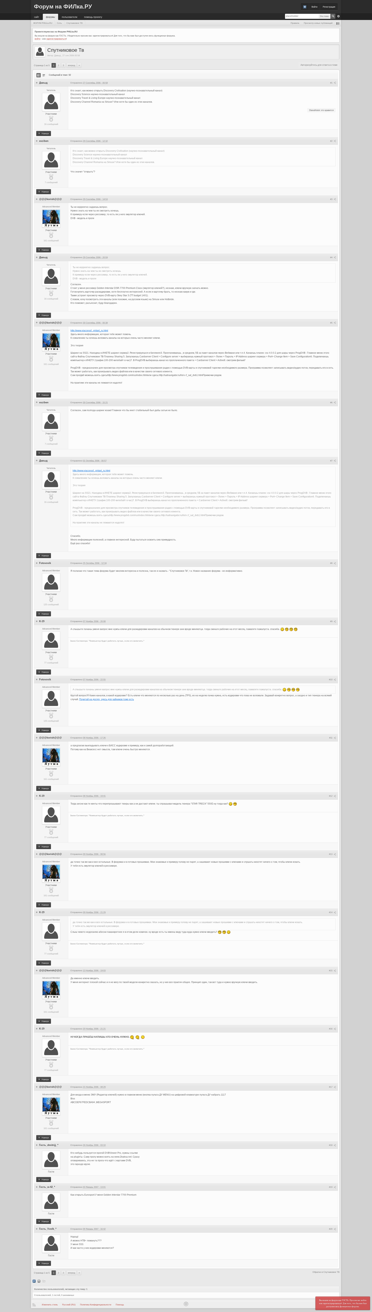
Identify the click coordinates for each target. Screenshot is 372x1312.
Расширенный (338, 16)
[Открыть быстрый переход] (338, 23)
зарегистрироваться (56, 39)
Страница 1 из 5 (42, 65)
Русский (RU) (69, 1304)
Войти (314, 7)
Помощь (120, 1304)
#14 (331, 912)
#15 (331, 970)
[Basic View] (44, 75)
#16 (331, 1029)
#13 (331, 854)
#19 (331, 1187)
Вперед (71, 65)
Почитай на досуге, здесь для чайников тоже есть (106, 699)
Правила (295, 23)
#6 (331, 402)
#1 (331, 83)
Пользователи (69, 16)
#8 (331, 563)
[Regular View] (38, 75)
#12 (331, 796)
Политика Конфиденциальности (95, 1304)
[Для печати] (38, 1281)
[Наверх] (186, 1304)
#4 (331, 257)
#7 (331, 461)
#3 (331, 199)
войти (37, 39)
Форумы (50, 16)
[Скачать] (43, 1281)
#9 (331, 621)
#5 (331, 323)
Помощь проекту (93, 16)
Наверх (45, 133)
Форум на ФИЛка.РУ (63, 6)
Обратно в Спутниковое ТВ (326, 1272)
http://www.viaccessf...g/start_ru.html (89, 330)
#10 (331, 679)
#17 (331, 1087)
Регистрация (329, 7)
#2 (331, 141)
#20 (331, 1229)
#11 (331, 738)
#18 (331, 1145)
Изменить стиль (50, 1304)
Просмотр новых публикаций (318, 23)
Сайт (36, 16)
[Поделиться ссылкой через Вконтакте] (34, 1281)
